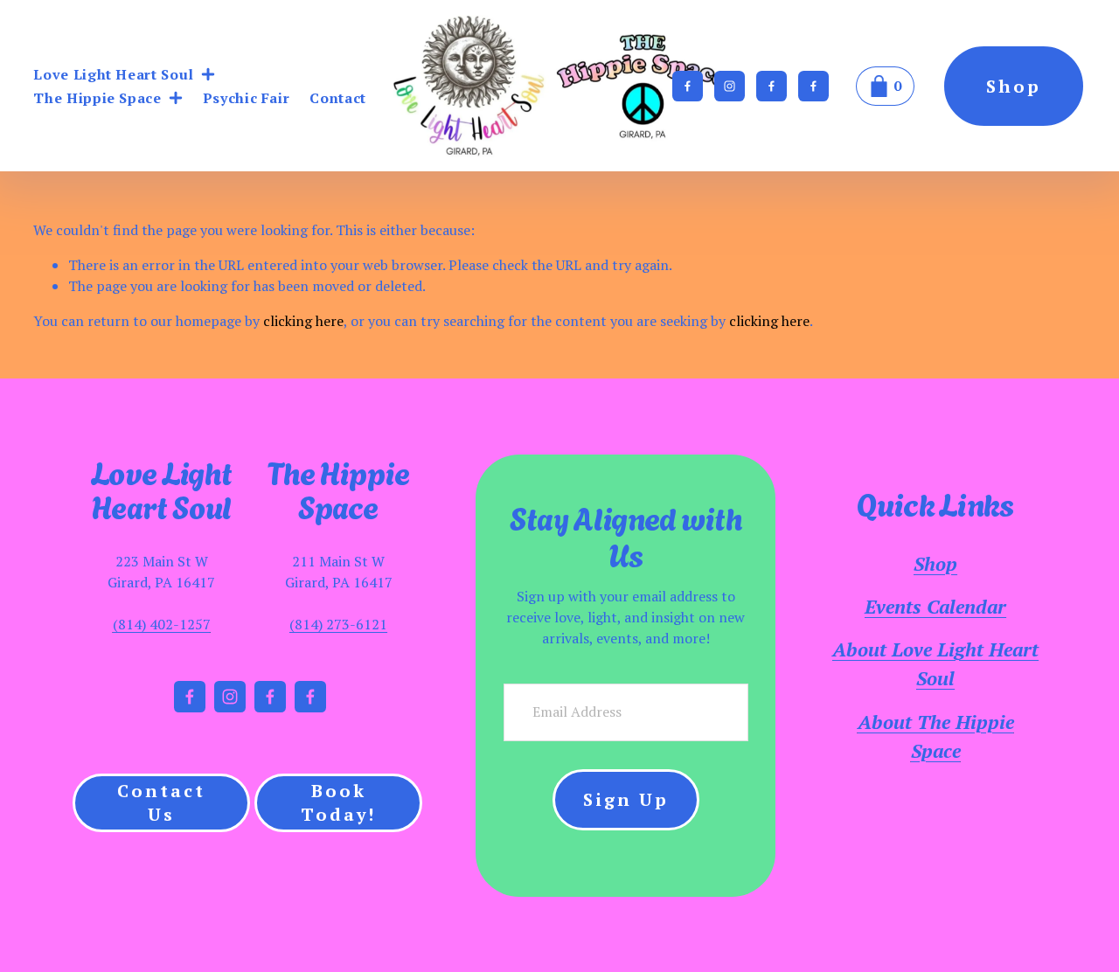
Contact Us (161, 802)
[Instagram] (729, 86)
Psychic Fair (246, 98)
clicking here (303, 320)
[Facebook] (687, 86)
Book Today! (338, 802)
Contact (337, 98)
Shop (1013, 86)
